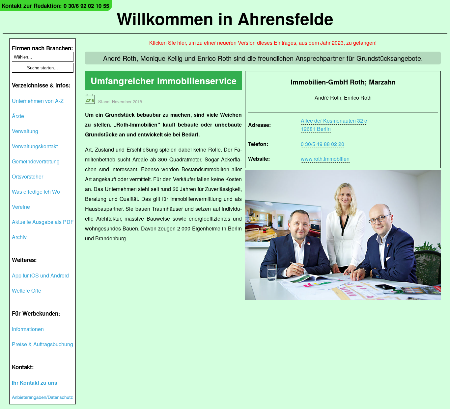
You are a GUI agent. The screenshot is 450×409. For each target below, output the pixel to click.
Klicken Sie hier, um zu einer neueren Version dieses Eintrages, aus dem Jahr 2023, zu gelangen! (263, 42)
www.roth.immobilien (325, 158)
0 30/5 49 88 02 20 (322, 144)
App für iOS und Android (40, 275)
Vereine (21, 206)
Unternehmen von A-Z (38, 101)
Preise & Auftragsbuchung (42, 344)
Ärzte (18, 116)
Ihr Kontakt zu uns (34, 382)
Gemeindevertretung (36, 161)
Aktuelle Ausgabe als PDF (43, 222)
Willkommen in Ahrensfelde (225, 18)
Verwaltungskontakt (35, 146)
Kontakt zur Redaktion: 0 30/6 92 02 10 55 (55, 6)
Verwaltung (25, 131)
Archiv (19, 237)
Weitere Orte (26, 290)
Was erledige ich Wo (36, 191)
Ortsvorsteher (27, 176)
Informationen (28, 329)
